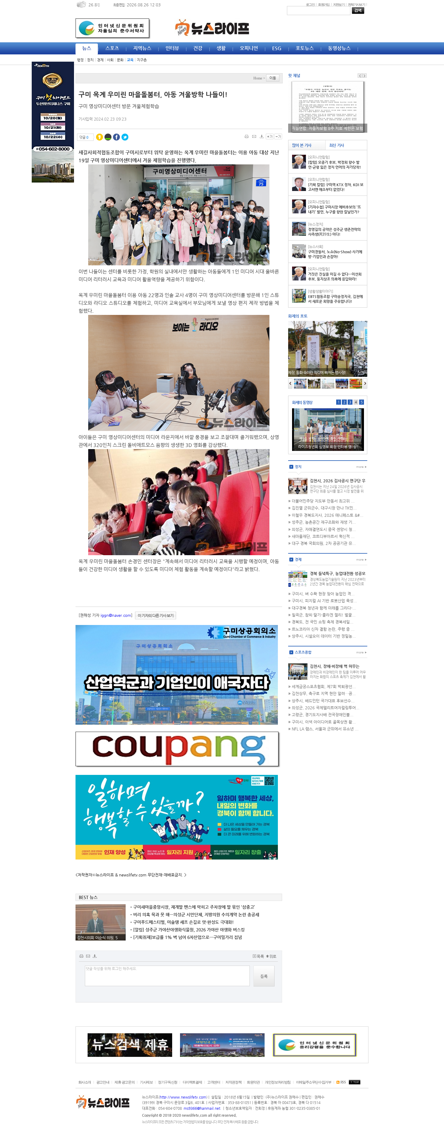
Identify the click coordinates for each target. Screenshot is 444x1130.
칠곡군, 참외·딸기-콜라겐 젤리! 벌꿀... (324, 615)
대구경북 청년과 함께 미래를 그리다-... (324, 608)
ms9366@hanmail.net (202, 1108)
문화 (120, 60)
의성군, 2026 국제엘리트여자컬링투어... (325, 707)
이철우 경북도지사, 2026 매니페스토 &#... (327, 515)
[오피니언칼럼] (319, 157)
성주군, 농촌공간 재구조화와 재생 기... (324, 522)
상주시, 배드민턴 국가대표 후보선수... (323, 700)
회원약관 (253, 1082)
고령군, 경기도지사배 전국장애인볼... (322, 714)
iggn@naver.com (116, 615)
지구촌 (142, 60)
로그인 (310, 4)
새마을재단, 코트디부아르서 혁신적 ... (323, 536)
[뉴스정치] (315, 224)
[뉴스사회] (315, 246)
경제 (100, 60)
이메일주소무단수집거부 (313, 1082)
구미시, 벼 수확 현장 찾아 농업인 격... (323, 593)
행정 (80, 60)
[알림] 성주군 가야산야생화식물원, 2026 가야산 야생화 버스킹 (187, 929)
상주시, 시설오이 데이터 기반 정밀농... (324, 636)
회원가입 (323, 4)
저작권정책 (233, 1082)
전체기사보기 (356, 4)
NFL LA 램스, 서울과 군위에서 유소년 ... (325, 729)
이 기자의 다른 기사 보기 (155, 615)
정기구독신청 (167, 1082)
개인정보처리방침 (278, 1082)
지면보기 (338, 4)
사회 (110, 60)
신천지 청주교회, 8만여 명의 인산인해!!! (321, 372)
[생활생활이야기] (320, 291)
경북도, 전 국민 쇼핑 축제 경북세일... (322, 622)
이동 (272, 78)
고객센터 (213, 1082)
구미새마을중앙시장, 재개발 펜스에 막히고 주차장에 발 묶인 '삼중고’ (192, 907)
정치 (90, 60)
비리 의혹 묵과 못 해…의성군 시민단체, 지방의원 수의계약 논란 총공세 (194, 914)
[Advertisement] (48, 278)
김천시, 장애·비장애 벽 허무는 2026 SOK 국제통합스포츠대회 (336, 669)
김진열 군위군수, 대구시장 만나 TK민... (324, 508)
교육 (130, 60)
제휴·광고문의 (124, 1082)
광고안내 (102, 1082)
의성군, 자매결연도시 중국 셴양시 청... (324, 529)
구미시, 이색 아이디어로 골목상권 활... (324, 722)
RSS (343, 1082)
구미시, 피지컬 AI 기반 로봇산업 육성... (324, 600)
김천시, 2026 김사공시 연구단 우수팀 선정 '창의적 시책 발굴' (337, 483)
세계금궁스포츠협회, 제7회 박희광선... (324, 686)
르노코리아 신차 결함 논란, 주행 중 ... (323, 629)
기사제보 (146, 1082)
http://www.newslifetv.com (183, 1097)
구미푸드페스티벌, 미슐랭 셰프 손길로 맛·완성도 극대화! (182, 922)
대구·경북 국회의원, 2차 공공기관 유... (324, 543)
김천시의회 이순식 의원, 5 (97, 937)
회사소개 (84, 1082)
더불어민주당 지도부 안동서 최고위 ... (323, 501)
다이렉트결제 (192, 1082)
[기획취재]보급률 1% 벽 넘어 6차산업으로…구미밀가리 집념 (186, 937)
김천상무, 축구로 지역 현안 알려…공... (324, 693)
